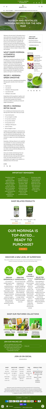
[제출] (41, 346)
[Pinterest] (41, 2)
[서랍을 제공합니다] (6, 6)
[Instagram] (39, 2)
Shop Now (10, 334)
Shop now (23, 248)
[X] (36, 2)
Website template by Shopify (27, 407)
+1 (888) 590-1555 (38, 372)
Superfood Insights (23, 16)
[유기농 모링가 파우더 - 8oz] (16, 211)
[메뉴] (4, 6)
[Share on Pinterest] (10, 166)
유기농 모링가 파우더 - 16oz (30, 219)
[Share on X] (7, 166)
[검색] (39, 6)
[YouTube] (41, 1)
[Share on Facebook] (4, 166)
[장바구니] (41, 6)
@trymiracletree (23, 359)
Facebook (37, 380)
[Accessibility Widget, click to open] (43, 406)
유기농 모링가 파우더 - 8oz (16, 219)
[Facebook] (34, 2)
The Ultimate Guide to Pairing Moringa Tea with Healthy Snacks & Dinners (38, 66)
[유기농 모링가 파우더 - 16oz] (29, 211)
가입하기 (32, 48)
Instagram (37, 382)
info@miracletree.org (37, 371)
